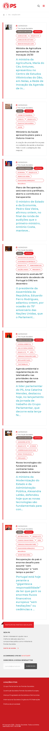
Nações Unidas (23, 269)
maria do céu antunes (25, 39)
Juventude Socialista (11, 691)
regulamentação (24, 360)
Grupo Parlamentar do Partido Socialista (18, 686)
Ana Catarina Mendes (25, 348)
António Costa (23, 536)
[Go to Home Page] (3, 14)
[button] (38, 6)
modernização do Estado (27, 450)
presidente (36, 269)
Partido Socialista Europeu (29, 691)
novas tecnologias (25, 454)
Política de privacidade (11, 704)
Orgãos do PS (26, 699)
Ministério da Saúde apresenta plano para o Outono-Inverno (29, 135)
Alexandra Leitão (24, 442)
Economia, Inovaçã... (25, 168)
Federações (36, 699)
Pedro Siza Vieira (24, 176)
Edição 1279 (35, 36)
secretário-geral (24, 555)
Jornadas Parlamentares (27, 356)
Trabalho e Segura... (25, 340)
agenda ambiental (24, 344)
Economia (21, 172)
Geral (20, 253)
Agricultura (22, 36)
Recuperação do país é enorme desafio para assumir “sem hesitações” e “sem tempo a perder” (29, 565)
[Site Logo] (10, 6)
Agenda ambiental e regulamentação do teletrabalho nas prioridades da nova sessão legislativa (27, 375)
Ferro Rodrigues (36, 265)
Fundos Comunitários (25, 540)
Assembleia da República (26, 261)
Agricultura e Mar (24, 31)
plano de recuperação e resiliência (26, 181)
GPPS (31, 352)
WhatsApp (25, 656)
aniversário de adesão (26, 257)
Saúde (20, 111)
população (21, 458)
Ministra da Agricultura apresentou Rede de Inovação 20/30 (28, 51)
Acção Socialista (27, 28)
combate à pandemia (25, 115)
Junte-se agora (9, 648)
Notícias (38, 31)
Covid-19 (20, 119)
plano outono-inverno (26, 123)
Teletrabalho (23, 364)
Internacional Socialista (12, 699)
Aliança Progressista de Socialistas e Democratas (21, 695)
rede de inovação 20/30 (26, 44)
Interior (33, 446)
